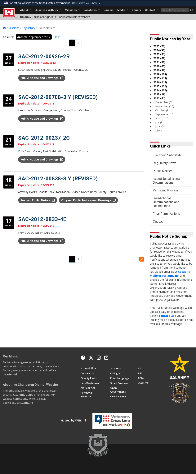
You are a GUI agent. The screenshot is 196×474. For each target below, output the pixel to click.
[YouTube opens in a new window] (106, 357)
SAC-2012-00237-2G (44, 138)
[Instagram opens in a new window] (99, 357)
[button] (86, 3)
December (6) (163, 102)
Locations (90, 10)
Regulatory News (164, 163)
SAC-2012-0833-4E (42, 219)
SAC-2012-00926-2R (44, 56)
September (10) (164, 114)
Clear (57, 37)
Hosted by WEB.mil (73, 420)
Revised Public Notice (35, 200)
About (24, 10)
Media (121, 10)
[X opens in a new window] (91, 357)
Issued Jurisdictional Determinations (166, 180)
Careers (109, 10)
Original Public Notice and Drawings (86, 200)
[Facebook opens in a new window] (83, 357)
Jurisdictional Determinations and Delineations (166, 202)
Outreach (159, 221)
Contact (150, 10)
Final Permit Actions (166, 213)
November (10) (164, 106)
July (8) (159, 122)
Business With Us (47, 10)
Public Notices (162, 171)
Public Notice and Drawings (39, 78)
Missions (71, 10)
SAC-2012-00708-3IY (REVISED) (58, 97)
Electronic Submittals (167, 155)
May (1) (160, 130)
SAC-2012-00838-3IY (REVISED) (58, 178)
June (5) (160, 126)
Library (136, 10)
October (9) (162, 110)
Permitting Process (165, 190)
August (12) (162, 118)
